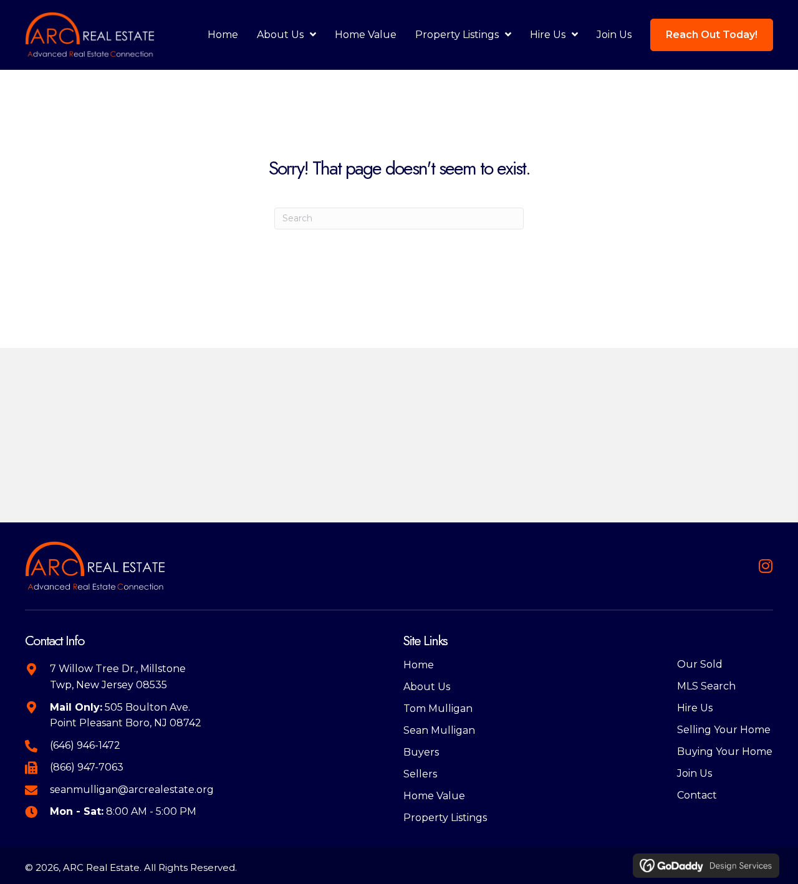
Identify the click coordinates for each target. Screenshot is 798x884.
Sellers (420, 774)
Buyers (421, 752)
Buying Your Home (724, 751)
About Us (426, 687)
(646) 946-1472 (85, 745)
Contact (697, 795)
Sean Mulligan (439, 730)
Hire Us (695, 708)
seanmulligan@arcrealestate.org (132, 789)
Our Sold (700, 664)
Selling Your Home (724, 730)
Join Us (694, 773)
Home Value (434, 796)
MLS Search (706, 686)
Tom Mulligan (438, 708)
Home (418, 665)
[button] (765, 566)
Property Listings (445, 818)
